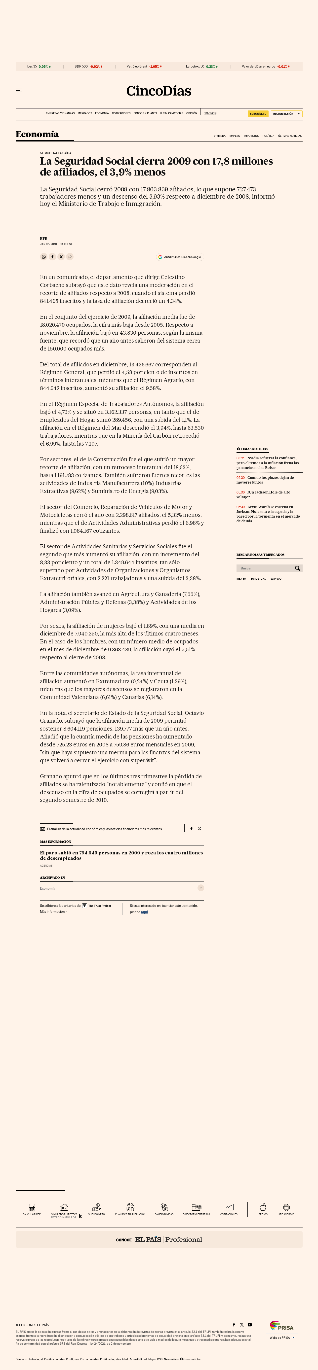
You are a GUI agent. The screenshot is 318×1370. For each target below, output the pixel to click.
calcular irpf (31, 1214)
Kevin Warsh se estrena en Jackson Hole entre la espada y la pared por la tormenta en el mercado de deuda (268, 514)
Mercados (85, 113)
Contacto (21, 1359)
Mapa (152, 1359)
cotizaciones (229, 1214)
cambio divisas (164, 1214)
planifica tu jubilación (130, 1214)
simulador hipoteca (64, 1214)
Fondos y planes (145, 113)
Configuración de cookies (82, 1359)
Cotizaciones (121, 113)
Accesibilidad (138, 1359)
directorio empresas (196, 1214)
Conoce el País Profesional (159, 1239)
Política (269, 136)
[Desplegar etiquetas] (201, 887)
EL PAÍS (208, 111)
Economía (102, 113)
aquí (144, 912)
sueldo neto (96, 1214)
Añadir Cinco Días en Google (182, 257)
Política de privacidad (114, 1359)
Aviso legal (36, 1359)
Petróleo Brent (137, 66)
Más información (52, 911)
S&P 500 (81, 66)
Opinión (191, 113)
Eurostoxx (258, 578)
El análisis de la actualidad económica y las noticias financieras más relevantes (104, 829)
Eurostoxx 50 (195, 66)
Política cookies (54, 1359)
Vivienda (220, 136)
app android (286, 1214)
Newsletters (171, 1359)
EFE (43, 238)
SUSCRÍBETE (258, 113)
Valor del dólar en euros (258, 66)
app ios (263, 1214)
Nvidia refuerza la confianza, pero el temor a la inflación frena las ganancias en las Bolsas (268, 463)
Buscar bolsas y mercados (260, 555)
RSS (159, 1359)
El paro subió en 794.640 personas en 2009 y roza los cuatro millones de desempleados (121, 856)
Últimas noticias (171, 113)
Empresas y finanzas (60, 113)
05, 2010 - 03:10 (56, 244)
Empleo (235, 136)
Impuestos (251, 136)
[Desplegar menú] (19, 90)
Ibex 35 (32, 66)
